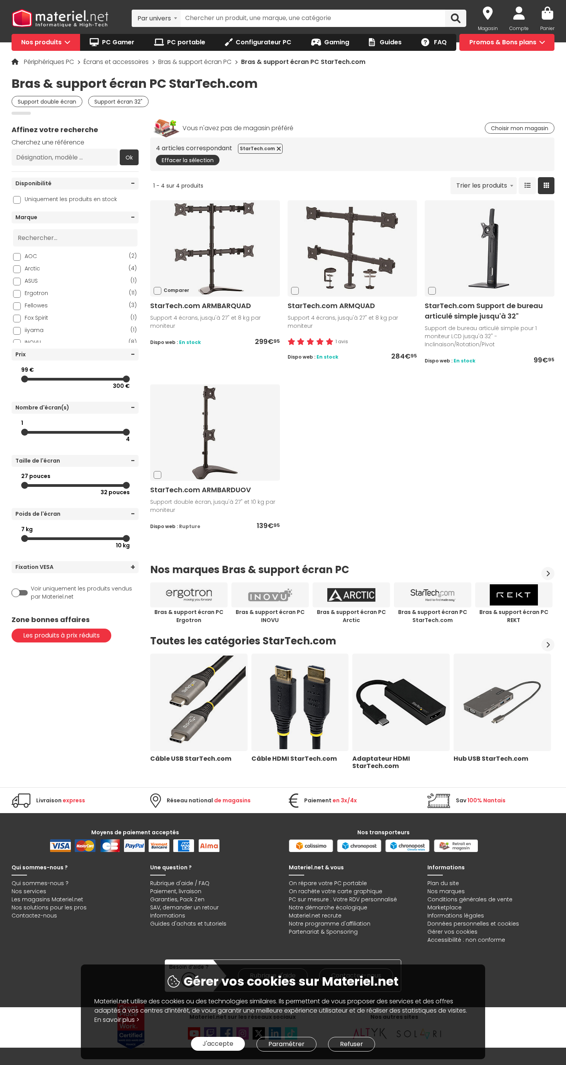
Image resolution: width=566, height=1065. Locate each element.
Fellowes (81, 305)
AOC (81, 256)
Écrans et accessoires (117, 61)
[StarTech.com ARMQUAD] (352, 248)
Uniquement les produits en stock (71, 199)
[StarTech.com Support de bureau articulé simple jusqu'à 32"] (490, 248)
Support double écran (47, 102)
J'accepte (218, 1043)
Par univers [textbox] (154, 18)
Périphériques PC (49, 61)
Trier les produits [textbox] (481, 185)
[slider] (24, 379)
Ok (129, 157)
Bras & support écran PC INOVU (270, 616)
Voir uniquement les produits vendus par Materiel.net (81, 592)
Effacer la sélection (188, 160)
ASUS (81, 281)
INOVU (81, 342)
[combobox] (156, 18)
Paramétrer (286, 1044)
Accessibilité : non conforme (466, 940)
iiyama (81, 330)
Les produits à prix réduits (61, 635)
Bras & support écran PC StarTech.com (432, 616)
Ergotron (81, 293)
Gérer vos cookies (452, 932)
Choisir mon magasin (519, 128)
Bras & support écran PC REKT (513, 616)
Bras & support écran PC (195, 61)
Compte (519, 28)
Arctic (81, 268)
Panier (547, 28)
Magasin (488, 28)
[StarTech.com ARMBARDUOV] (215, 432)
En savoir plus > (116, 1019)
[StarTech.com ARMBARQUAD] (215, 248)
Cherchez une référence (48, 142)
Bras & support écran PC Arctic (351, 616)
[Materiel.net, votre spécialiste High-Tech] (60, 18)
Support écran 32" (118, 102)
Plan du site (443, 883)
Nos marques (446, 891)
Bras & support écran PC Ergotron (188, 616)
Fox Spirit (81, 318)
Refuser (351, 1044)
